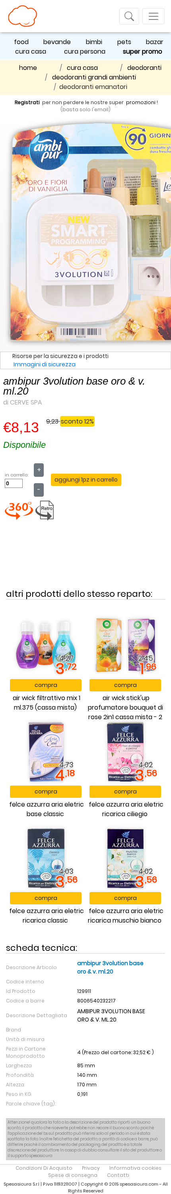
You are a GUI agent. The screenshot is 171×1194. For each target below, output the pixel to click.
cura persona (84, 51)
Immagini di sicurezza (45, 364)
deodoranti (144, 67)
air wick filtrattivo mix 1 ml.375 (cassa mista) (46, 702)
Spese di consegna (72, 1175)
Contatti (118, 1175)
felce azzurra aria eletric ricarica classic (46, 915)
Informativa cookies (135, 1168)
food (21, 41)
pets (124, 41)
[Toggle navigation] (129, 16)
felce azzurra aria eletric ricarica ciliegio (126, 809)
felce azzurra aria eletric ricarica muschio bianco (125, 915)
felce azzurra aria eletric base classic (46, 809)
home (28, 67)
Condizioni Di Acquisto (44, 1168)
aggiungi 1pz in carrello (86, 480)
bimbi (94, 41)
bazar (154, 41)
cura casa (30, 51)
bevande (57, 41)
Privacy (91, 1168)
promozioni (140, 102)
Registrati (27, 102)
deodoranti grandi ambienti (94, 77)
